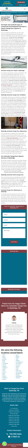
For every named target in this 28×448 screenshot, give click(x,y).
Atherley (4, 357)
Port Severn (18, 365)
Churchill (4, 365)
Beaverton (4, 359)
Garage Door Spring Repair (14, 412)
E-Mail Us (15, 436)
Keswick (4, 379)
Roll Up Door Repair (14, 413)
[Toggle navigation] (25, 9)
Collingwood (4, 367)
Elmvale (4, 375)
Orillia (17, 359)
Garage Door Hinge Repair (14, 419)
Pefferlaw (18, 360)
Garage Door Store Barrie (16, 445)
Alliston (3, 355)
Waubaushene (19, 376)
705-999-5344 (21, 2)
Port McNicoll (18, 363)
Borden (3, 360)
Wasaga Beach (19, 373)
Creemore (4, 372)
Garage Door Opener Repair (14, 415)
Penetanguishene (19, 362)
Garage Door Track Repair (14, 417)
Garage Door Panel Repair (14, 422)
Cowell (3, 370)
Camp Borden (5, 363)
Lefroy (17, 355)
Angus (3, 356)
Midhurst (17, 356)
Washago (18, 375)
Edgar (3, 373)
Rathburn (17, 366)
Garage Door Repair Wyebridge (11, 12)
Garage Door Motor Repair (14, 420)
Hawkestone (4, 377)
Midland (17, 357)
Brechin (3, 362)
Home (2, 12)
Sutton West (18, 370)
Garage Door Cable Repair (14, 424)
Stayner (17, 367)
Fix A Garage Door (14, 408)
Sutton (17, 369)
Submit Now (14, 242)
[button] (9, 318)
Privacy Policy (14, 426)
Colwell (3, 369)
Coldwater (4, 366)
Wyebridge (18, 377)
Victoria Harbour (19, 372)
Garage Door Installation (14, 410)
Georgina (4, 376)
